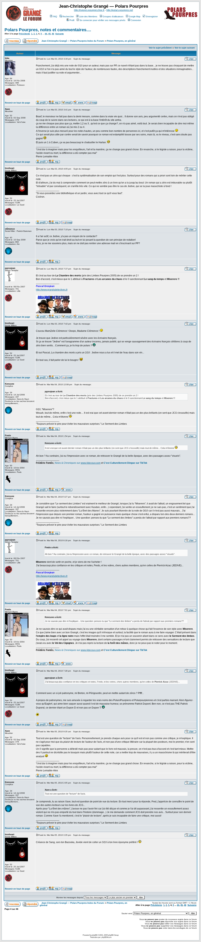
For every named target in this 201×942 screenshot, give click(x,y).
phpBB (94, 935)
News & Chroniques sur (68, 463)
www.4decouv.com (90, 463)
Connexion (136, 20)
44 (46, 34)
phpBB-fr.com (106, 937)
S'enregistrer (152, 16)
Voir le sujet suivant (185, 48)
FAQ (55, 16)
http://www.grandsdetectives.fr (52, 289)
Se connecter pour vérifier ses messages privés (102, 20)
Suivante (59, 34)
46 (53, 34)
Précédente (24, 34)
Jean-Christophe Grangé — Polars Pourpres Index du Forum (72, 41)
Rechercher (68, 16)
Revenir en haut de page (17, 103)
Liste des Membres (88, 16)
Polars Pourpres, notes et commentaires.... (48, 29)
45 (49, 34)
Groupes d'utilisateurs (113, 16)
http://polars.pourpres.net (119, 10)
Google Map (134, 16)
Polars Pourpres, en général (121, 41)
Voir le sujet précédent (160, 48)
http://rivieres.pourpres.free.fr (89, 10)
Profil (71, 20)
